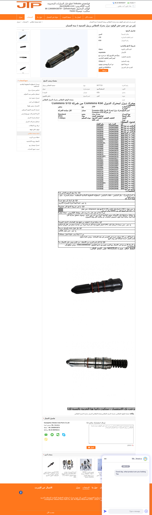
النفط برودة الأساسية (33, 141)
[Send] (105, 511)
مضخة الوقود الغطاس (122, 414)
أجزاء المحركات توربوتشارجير (30, 114)
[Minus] (105, 458)
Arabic (132, 3)
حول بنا (39, 17)
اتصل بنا (78, 17)
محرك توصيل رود (34, 145)
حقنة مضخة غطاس (35, 22)
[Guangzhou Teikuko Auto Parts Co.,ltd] (30, 4)
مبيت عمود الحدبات (33, 149)
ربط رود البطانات (34, 125)
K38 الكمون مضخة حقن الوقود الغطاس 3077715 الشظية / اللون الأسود (51, 473)
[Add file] (146, 511)
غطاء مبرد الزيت (34, 137)
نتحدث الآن (89, 17)
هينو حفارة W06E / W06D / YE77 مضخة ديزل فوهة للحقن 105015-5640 (87, 474)
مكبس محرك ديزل (33, 90)
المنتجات (30, 17)
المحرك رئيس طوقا (33, 106)
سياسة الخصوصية (93, 498)
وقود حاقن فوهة (34, 129)
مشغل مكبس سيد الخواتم (31, 94)
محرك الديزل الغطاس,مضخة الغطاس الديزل (102, 414)
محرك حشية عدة (34, 98)
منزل (20, 17)
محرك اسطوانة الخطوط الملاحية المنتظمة (29, 85)
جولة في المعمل (52, 17)
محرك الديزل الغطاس (81, 414)
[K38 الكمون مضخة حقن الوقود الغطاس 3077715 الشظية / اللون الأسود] (51, 465)
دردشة (104, 70)
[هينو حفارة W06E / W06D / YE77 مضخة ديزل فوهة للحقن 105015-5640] (86, 465)
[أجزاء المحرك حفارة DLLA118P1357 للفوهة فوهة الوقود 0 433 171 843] (68, 465)
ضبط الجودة (66, 17)
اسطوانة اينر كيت (34, 102)
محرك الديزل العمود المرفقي (30, 110)
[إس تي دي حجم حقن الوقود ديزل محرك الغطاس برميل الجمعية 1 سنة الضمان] (23, 36)
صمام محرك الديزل (33, 118)
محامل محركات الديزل (32, 121)
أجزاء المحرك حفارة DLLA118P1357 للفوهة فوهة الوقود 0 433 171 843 (69, 474)
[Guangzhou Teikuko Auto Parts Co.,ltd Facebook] (21, 492)
